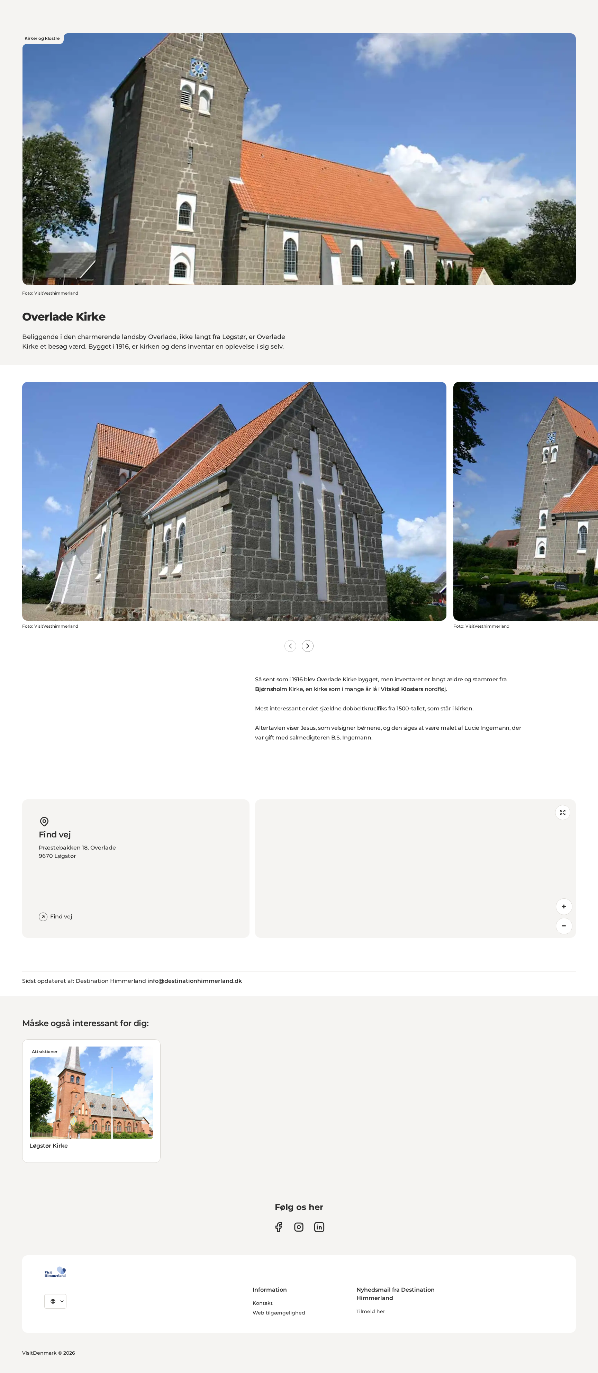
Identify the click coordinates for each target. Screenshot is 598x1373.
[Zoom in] (564, 906)
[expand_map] (562, 812)
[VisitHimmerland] (55, 1271)
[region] (415, 868)
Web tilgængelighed (279, 1313)
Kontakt (263, 1303)
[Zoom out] (564, 926)
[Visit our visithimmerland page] (278, 1227)
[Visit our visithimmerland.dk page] (299, 1227)
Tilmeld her (370, 1311)
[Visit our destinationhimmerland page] (319, 1227)
